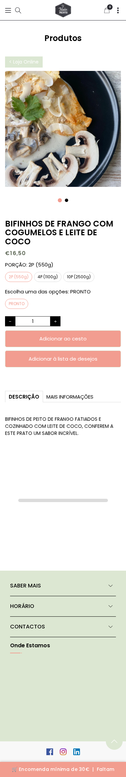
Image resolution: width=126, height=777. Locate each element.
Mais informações (69, 396)
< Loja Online (24, 61)
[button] (8, 10)
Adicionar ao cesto (63, 338)
